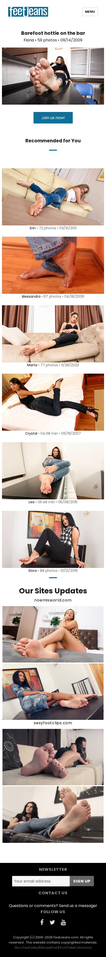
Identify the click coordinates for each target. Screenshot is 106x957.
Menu (90, 11)
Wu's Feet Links (26, 947)
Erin (33, 228)
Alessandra (31, 296)
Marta (32, 365)
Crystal (31, 433)
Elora (33, 570)
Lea (32, 502)
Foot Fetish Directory (76, 947)
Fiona (29, 40)
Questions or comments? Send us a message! (53, 905)
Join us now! (53, 118)
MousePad (48, 947)
